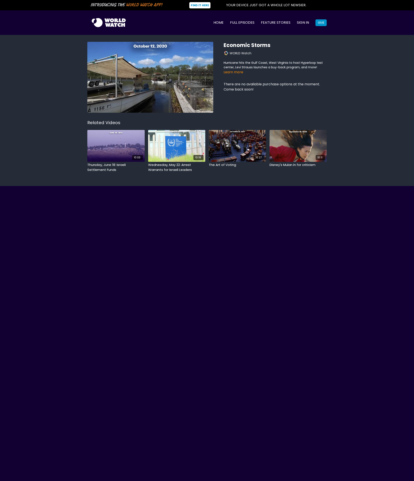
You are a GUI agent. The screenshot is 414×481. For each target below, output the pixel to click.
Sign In (303, 22)
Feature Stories (275, 22)
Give (321, 22)
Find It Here (200, 5)
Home (218, 22)
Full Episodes (242, 22)
